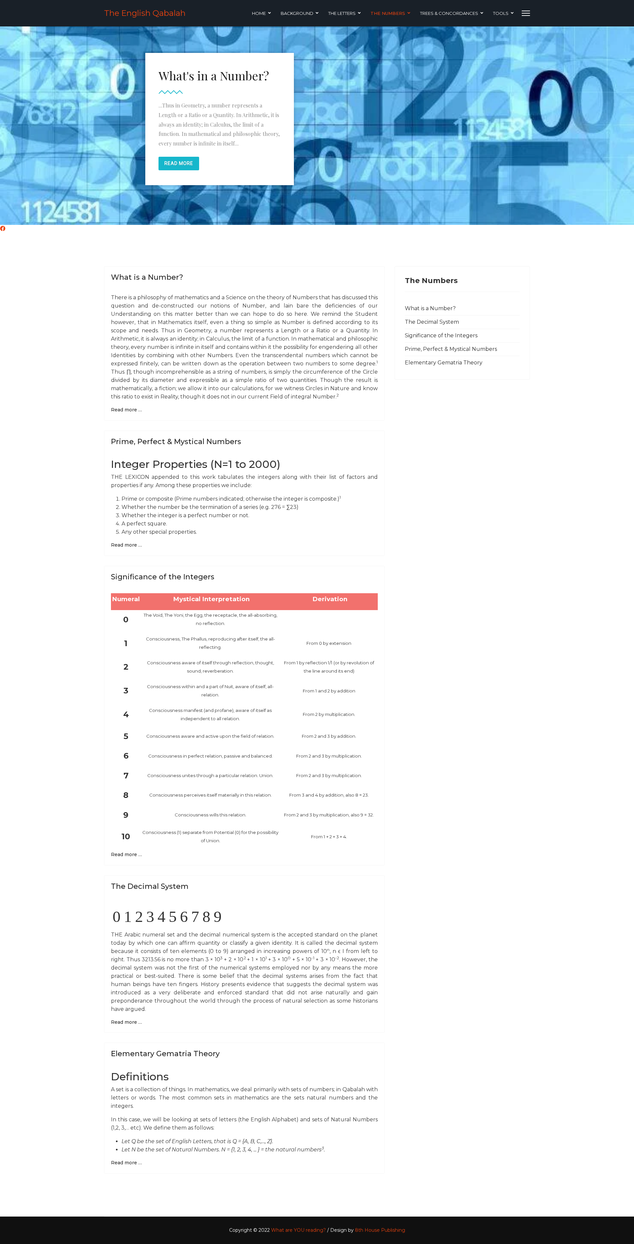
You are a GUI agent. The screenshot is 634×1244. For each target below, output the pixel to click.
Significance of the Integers (162, 576)
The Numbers (387, 13)
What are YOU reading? (298, 1230)
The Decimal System (150, 886)
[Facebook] (2, 229)
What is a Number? (147, 277)
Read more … (126, 410)
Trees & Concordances (449, 13)
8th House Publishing (380, 1230)
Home (259, 13)
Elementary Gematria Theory (165, 1053)
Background (297, 13)
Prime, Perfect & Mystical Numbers (176, 441)
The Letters (342, 13)
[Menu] (526, 13)
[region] (317, 125)
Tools (501, 13)
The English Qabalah (145, 13)
